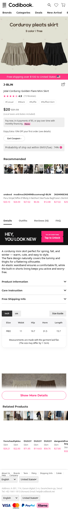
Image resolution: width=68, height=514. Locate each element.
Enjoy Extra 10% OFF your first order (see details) (27, 131)
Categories (23, 12)
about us (6, 473)
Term (26, 473)
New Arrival (54, 12)
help (4, 475)
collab (59, 473)
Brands (7, 12)
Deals (38, 12)
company (14, 475)
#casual (9, 101)
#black (21, 101)
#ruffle (32, 101)
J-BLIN (8, 84)
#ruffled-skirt (47, 101)
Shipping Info (46, 473)
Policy (34, 473)
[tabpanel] (7, 184)
